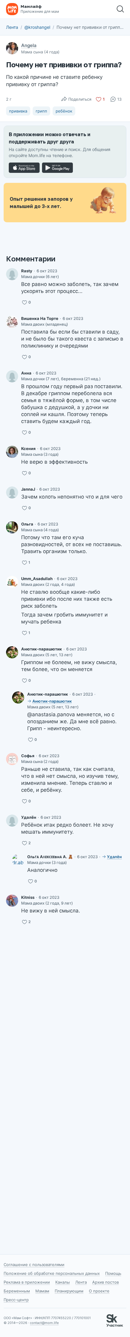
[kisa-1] (12, 322)
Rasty (26, 270)
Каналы (62, 1282)
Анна (26, 373)
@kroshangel (37, 27)
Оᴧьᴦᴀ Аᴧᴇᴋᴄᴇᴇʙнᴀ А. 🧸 (50, 856)
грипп (41, 111)
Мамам (42, 1290)
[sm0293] (12, 527)
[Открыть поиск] (120, 9)
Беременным (17, 1290)
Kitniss (27, 897)
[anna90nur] (12, 376)
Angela (29, 45)
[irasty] (12, 274)
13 (119, 99)
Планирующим (69, 1290)
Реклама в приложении (27, 1282)
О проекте (99, 1290)
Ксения (28, 448)
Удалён (28, 817)
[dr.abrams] (18, 860)
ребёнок (64, 111)
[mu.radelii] (12, 582)
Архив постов (105, 1282)
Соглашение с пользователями (34, 1264)
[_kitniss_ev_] (12, 901)
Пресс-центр (16, 1299)
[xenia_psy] (12, 452)
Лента (12, 27)
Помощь (113, 1273)
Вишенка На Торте (39, 318)
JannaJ (28, 489)
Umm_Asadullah (37, 578)
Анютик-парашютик (41, 649)
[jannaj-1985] (12, 492)
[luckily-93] (12, 759)
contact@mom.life (44, 1323)
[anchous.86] (12, 652)
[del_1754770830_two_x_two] (12, 821)
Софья (27, 755)
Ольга (27, 524)
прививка (18, 111)
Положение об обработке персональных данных (52, 1273)
